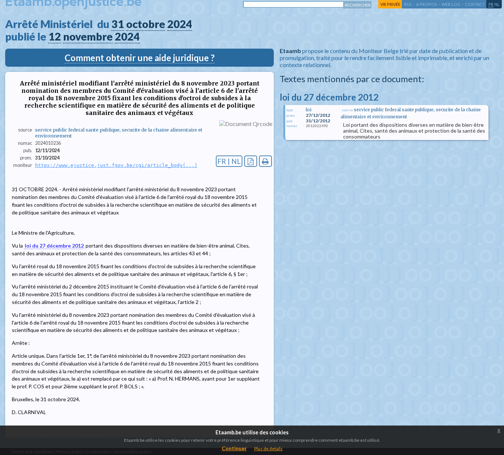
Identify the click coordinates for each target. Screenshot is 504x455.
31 (117, 24)
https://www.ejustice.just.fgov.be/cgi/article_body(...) (116, 165)
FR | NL (229, 161)
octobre (145, 24)
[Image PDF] (250, 161)
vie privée (390, 4)
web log (451, 4)
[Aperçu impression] (265, 161)
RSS (408, 4)
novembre (88, 36)
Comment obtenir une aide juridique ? (140, 57)
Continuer (234, 448)
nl (497, 4)
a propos (426, 4)
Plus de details (268, 448)
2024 (179, 24)
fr (491, 4)
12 (54, 36)
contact (475, 4)
